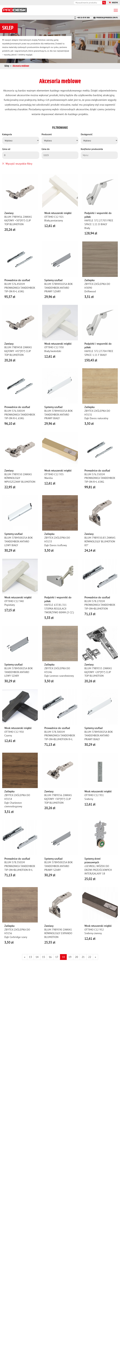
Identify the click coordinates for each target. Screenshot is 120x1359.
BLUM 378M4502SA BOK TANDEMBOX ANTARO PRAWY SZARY (58, 287)
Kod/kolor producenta (92, 149)
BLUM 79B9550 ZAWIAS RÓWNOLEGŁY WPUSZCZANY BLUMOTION (19, 478)
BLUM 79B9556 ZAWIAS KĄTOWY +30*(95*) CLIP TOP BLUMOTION (58, 798)
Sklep (6, 66)
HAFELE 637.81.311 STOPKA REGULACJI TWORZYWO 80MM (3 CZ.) (59, 608)
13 (30, 957)
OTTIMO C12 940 (14, 601)
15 (43, 957)
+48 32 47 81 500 (83, 17)
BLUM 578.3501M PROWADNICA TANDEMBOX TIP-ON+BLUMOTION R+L (19, 866)
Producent (47, 134)
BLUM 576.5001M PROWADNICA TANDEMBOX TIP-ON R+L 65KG (19, 414)
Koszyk (115, 2)
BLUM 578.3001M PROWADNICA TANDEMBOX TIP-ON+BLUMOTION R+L (59, 735)
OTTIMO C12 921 (54, 216)
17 (56, 957)
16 (50, 957)
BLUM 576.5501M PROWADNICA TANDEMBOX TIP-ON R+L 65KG (99, 478)
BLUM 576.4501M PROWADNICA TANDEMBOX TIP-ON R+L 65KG (19, 287)
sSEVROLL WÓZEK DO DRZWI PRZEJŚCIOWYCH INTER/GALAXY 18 (98, 869)
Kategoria (7, 134)
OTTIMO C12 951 (94, 795)
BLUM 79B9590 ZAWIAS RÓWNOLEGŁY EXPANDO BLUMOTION (58, 933)
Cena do (46, 149)
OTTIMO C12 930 (54, 347)
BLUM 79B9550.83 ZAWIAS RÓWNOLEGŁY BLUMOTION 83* (99, 541)
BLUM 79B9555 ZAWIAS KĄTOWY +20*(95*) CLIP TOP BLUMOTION (98, 672)
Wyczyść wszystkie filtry (19, 163)
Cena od (6, 149)
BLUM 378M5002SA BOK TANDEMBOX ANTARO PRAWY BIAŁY (98, 735)
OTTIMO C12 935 (54, 474)
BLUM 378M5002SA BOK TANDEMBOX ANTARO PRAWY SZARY (58, 866)
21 (83, 957)
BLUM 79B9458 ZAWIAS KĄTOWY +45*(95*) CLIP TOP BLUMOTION (18, 351)
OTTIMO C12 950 (14, 731)
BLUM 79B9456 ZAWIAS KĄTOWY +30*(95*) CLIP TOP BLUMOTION (18, 220)
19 (69, 957)
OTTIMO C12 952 (94, 929)
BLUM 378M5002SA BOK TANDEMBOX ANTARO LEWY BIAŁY (18, 541)
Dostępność (86, 134)
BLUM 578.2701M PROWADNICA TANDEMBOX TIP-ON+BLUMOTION (99, 604)
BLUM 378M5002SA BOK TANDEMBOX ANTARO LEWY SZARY (18, 672)
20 (76, 957)
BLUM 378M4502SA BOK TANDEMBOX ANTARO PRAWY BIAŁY (58, 414)
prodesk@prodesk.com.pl (107, 17)
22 (89, 957)
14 (37, 957)
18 (63, 957)
